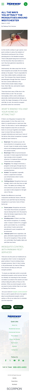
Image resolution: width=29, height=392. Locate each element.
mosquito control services (19, 292)
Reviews (14, 346)
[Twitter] (10, 360)
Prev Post (6, 307)
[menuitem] (14, 378)
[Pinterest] (19, 360)
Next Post (18, 307)
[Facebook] (6, 360)
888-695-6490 (20, 367)
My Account (14, 343)
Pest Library (14, 336)
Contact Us (14, 350)
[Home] (14, 4)
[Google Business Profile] (23, 360)
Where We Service (14, 339)
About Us (14, 325)
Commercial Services (14, 332)
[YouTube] (14, 360)
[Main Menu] (2, 4)
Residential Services (14, 329)
